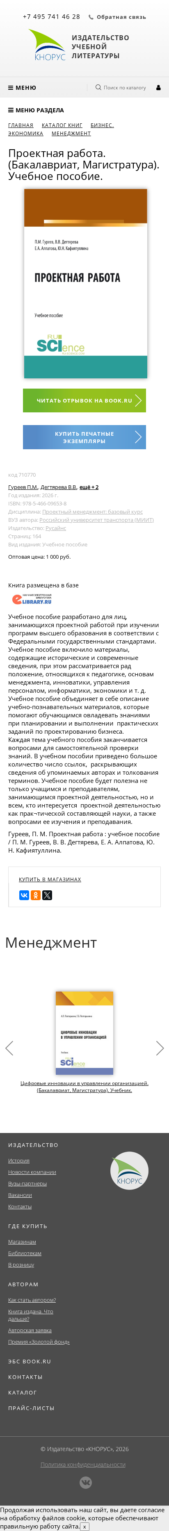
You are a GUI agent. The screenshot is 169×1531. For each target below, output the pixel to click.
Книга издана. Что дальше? (30, 1315)
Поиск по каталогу (125, 87)
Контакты (20, 1206)
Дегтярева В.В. (59, 487)
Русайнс (56, 528)
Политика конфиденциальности (83, 1464)
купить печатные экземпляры (84, 437)
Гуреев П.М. (23, 487)
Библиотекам (24, 1253)
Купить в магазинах (50, 879)
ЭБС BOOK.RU (29, 1361)
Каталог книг (62, 125)
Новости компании (32, 1172)
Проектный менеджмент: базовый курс (92, 511)
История (19, 1160)
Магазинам (22, 1241)
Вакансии (20, 1195)
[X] (47, 895)
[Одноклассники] (36, 895)
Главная (21, 125)
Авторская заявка (30, 1330)
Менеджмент (71, 133)
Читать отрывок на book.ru (84, 400)
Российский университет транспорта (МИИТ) (96, 519)
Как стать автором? (32, 1300)
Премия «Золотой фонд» (39, 1341)
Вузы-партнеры (27, 1183)
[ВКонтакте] (24, 895)
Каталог (22, 1392)
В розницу (21, 1264)
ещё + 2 (89, 487)
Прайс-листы (31, 1408)
